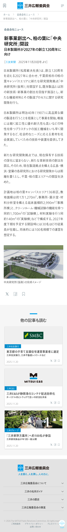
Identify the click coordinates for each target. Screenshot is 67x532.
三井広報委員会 (33, 6)
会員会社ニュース (26, 14)
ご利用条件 (15, 524)
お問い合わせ (35, 527)
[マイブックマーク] (5, 5)
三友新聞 (10, 62)
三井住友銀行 (13, 346)
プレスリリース (53, 524)
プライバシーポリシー (34, 524)
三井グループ (13, 430)
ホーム (6, 14)
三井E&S (11, 388)
